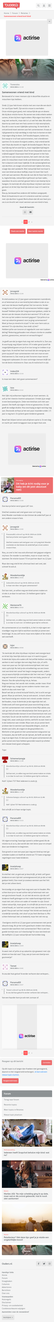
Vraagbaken (7, 1281)
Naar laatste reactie (35, 231)
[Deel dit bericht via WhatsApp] (25, 212)
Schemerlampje (17, 758)
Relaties (24, 13)
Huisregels (6, 1299)
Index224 (14, 371)
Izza (12, 387)
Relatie (6, 1191)
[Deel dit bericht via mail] (30, 212)
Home (6, 13)
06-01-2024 (13, 578)
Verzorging (19, 480)
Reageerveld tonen (10, 1081)
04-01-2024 (13, 87)
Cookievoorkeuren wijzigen (13, 1308)
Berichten (6, 1290)
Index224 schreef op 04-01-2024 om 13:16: (22, 583)
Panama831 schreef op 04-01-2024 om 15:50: (23, 534)
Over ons (5, 1293)
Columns (6, 1284)
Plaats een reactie (17, 231)
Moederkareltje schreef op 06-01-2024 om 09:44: (25, 613)
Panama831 (15, 498)
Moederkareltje (17, 575)
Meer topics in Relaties (13, 1109)
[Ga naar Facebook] (38, 1263)
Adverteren (6, 1287)
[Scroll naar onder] (49, 21)
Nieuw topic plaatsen (13, 1114)
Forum (15, 13)
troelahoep (15, 866)
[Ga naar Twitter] (44, 1263)
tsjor (12, 645)
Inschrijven (7, 1317)
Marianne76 (15, 605)
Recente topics (10, 1104)
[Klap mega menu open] (49, 5)
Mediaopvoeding (9, 1150)
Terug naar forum (11, 1099)
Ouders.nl (7, 1263)
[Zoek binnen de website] (38, 5)
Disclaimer (6, 1302)
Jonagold (14, 291)
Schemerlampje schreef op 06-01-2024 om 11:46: (25, 797)
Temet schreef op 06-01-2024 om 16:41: (22, 990)
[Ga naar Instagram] (49, 1263)
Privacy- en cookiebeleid (12, 1305)
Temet (13, 966)
